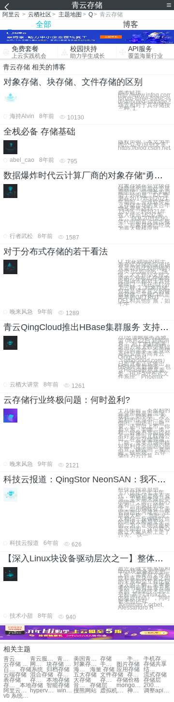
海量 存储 (102, 669)
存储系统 (31, 669)
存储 (106, 659)
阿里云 (11, 14)
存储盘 (38, 680)
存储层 (152, 680)
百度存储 (11, 669)
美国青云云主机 (86, 659)
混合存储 (41, 674)
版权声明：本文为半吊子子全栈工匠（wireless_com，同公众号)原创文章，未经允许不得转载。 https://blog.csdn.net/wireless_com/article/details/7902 (144, 145)
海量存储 (81, 669)
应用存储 (128, 669)
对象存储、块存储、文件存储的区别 (73, 82)
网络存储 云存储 (38, 664)
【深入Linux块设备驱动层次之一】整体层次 (87, 558)
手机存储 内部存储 (157, 659)
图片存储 (128, 664)
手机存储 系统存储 (135, 659)
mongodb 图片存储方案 (129, 685)
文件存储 (111, 674)
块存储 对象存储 (59, 664)
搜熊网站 (85, 690)
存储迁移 (65, 674)
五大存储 (85, 674)
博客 (130, 24)
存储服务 (135, 674)
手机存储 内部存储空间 (108, 664)
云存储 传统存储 (16, 664)
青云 (9, 659)
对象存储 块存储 (86, 664)
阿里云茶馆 (16, 690)
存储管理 (108, 680)
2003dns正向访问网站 (152, 685)
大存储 (82, 680)
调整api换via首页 (157, 690)
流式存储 (155, 674)
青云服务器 (43, 659)
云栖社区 (39, 14)
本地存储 (58, 680)
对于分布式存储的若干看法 (55, 251)
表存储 (12, 680)
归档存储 (58, 669)
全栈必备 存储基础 (39, 131)
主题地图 (70, 14)
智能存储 (58, 685)
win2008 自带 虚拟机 (65, 690)
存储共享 (155, 664)
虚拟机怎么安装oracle (113, 690)
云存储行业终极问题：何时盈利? (66, 400)
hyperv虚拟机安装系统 (43, 690)
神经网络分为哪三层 (135, 690)
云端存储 (15, 674)
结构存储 (152, 669)
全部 (43, 24)
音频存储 (81, 685)
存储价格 (128, 680)
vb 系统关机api (16, 696)
